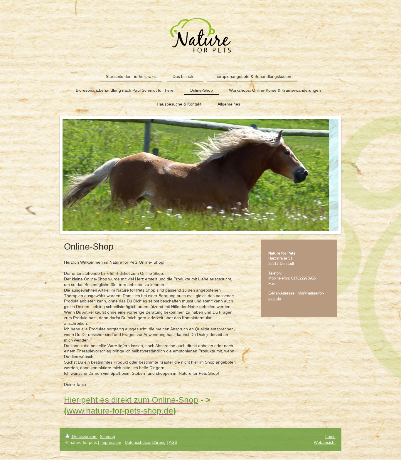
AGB (173, 442)
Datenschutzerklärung (145, 442)
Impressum (110, 442)
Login (330, 436)
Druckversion (84, 436)
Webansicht (325, 442)
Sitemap (107, 436)
